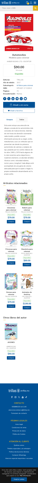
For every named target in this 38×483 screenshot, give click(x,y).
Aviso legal (19, 424)
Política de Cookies (19, 434)
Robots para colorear (27, 209)
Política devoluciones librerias (19, 452)
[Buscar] (35, 8)
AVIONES (11, 342)
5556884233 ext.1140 (19, 407)
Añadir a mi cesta (20, 105)
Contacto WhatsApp (19, 455)
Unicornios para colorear (11, 209)
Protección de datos (19, 431)
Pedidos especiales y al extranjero (19, 449)
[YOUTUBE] (22, 397)
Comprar (11, 222)
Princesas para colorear (11, 250)
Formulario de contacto (19, 413)
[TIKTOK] (26, 397)
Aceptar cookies (19, 479)
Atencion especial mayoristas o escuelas (19, 458)
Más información (25, 476)
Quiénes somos (19, 445)
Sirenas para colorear (11, 293)
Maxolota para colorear (27, 250)
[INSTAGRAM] (15, 397)
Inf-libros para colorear (25, 85)
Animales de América (27, 293)
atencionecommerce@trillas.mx (19, 410)
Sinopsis (9, 120)
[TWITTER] (19, 397)
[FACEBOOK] (11, 397)
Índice (22, 120)
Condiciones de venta (19, 428)
